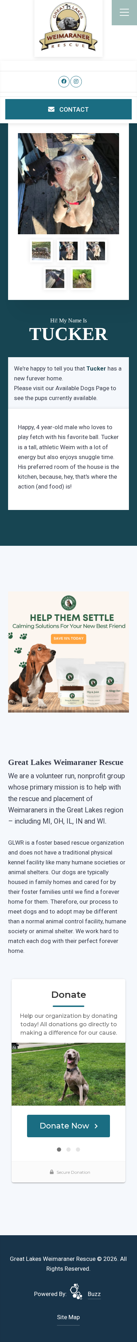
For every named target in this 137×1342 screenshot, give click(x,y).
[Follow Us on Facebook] (64, 81)
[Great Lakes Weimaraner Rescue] (68, 27)
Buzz (94, 1293)
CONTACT (73, 109)
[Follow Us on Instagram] (76, 81)
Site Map (68, 1317)
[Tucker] (68, 183)
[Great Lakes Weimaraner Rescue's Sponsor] (68, 651)
